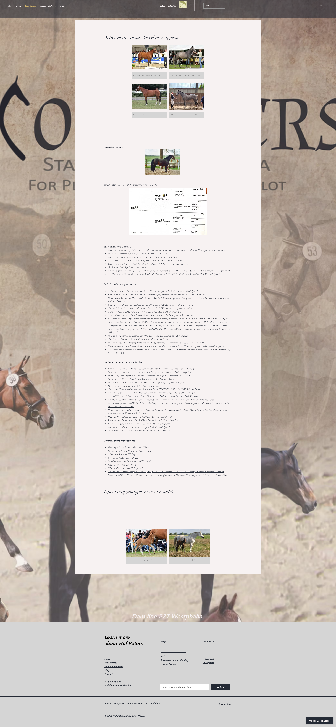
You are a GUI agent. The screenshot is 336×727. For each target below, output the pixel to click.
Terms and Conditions (148, 703)
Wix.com (141, 716)
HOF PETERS (168, 5)
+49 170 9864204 (122, 685)
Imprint (108, 703)
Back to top (225, 704)
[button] (149, 60)
